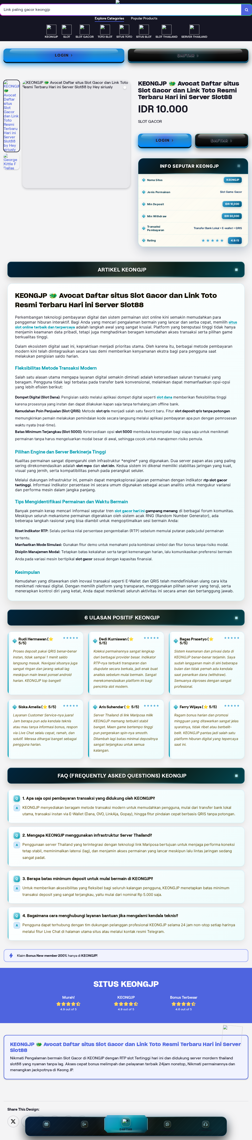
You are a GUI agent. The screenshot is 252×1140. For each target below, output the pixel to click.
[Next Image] (126, 135)
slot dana (164, 397)
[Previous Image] (26, 135)
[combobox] (120, 9)
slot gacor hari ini (130, 511)
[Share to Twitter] (13, 1121)
